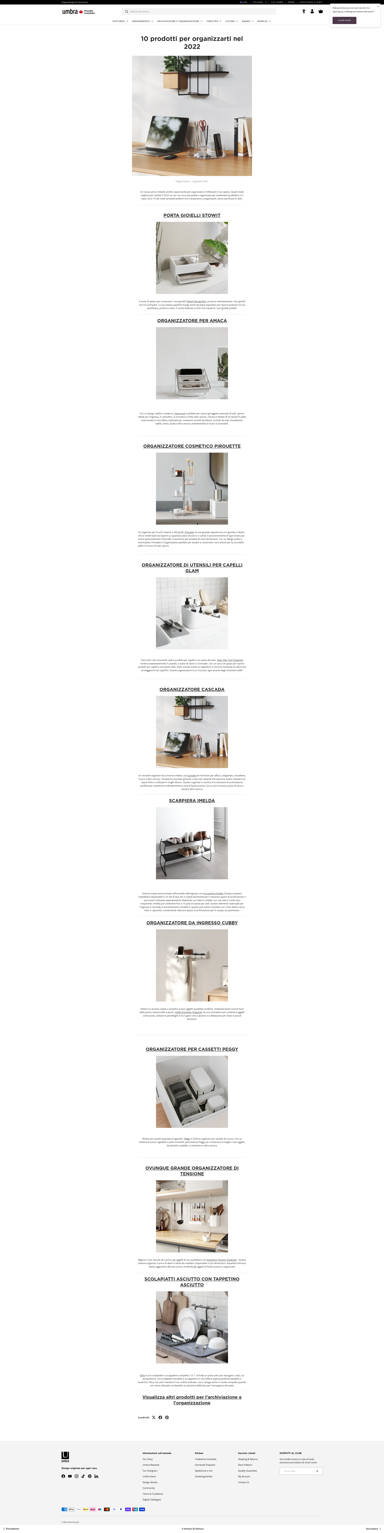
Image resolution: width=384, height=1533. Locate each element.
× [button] (378, 6)
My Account (244, 1476)
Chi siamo (277, 2)
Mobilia (263, 21)
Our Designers (150, 1470)
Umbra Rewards (151, 1464)
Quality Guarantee (247, 1470)
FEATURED (119, 21)
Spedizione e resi (203, 1470)
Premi (291, 2)
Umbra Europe (73, 1522)
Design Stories (150, 1482)
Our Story (148, 1459)
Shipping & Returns (248, 1459)
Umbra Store (149, 1476)
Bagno (246, 21)
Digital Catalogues (152, 1499)
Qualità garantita (203, 1476)
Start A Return (245, 1464)
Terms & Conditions (153, 1493)
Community (149, 1487)
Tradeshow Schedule (205, 1459)
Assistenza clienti (311, 2)
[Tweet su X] (153, 1417)
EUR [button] (245, 2)
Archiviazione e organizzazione (178, 21)
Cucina (230, 21)
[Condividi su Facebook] (160, 1417)
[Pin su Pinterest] (167, 1417)
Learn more (344, 20)
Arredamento (141, 21)
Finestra (212, 21)
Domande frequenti (205, 1464)
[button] (320, 11)
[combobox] (199, 11)
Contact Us (243, 1482)
